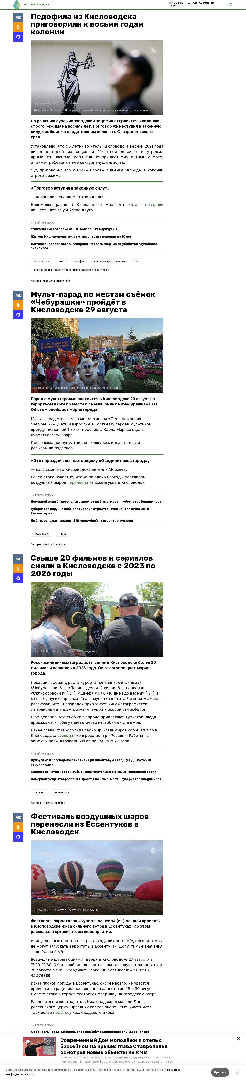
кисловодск (41, 261)
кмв (61, 261)
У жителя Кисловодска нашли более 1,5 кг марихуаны (74, 229)
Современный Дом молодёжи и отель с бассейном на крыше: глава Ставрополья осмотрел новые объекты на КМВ (114, 1046)
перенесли (78, 482)
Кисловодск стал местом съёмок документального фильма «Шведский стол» (93, 772)
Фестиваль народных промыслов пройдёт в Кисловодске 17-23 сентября (90, 1032)
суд (136, 261)
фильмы (39, 792)
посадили (154, 204)
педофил (79, 261)
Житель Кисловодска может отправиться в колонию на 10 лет (81, 236)
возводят (66, 735)
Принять (220, 1072)
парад (63, 533)
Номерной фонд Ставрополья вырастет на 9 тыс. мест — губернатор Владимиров (96, 501)
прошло (61, 1012)
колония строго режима (109, 261)
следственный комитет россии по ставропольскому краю (71, 270)
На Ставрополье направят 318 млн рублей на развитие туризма (82, 520)
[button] (39, 1046)
